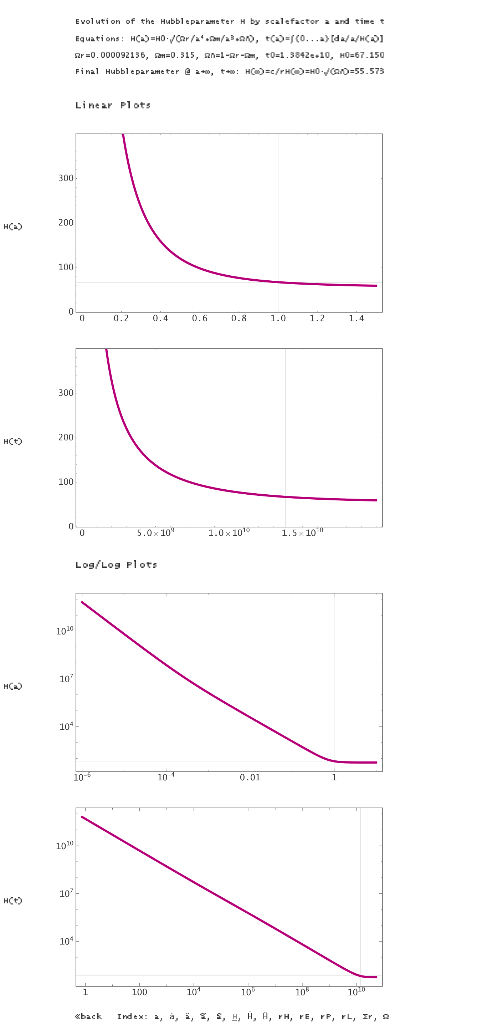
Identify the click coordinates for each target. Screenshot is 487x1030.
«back (88, 1017)
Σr (367, 1017)
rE (304, 1017)
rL (346, 1017)
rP (325, 1017)
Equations (97, 39)
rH (283, 1017)
